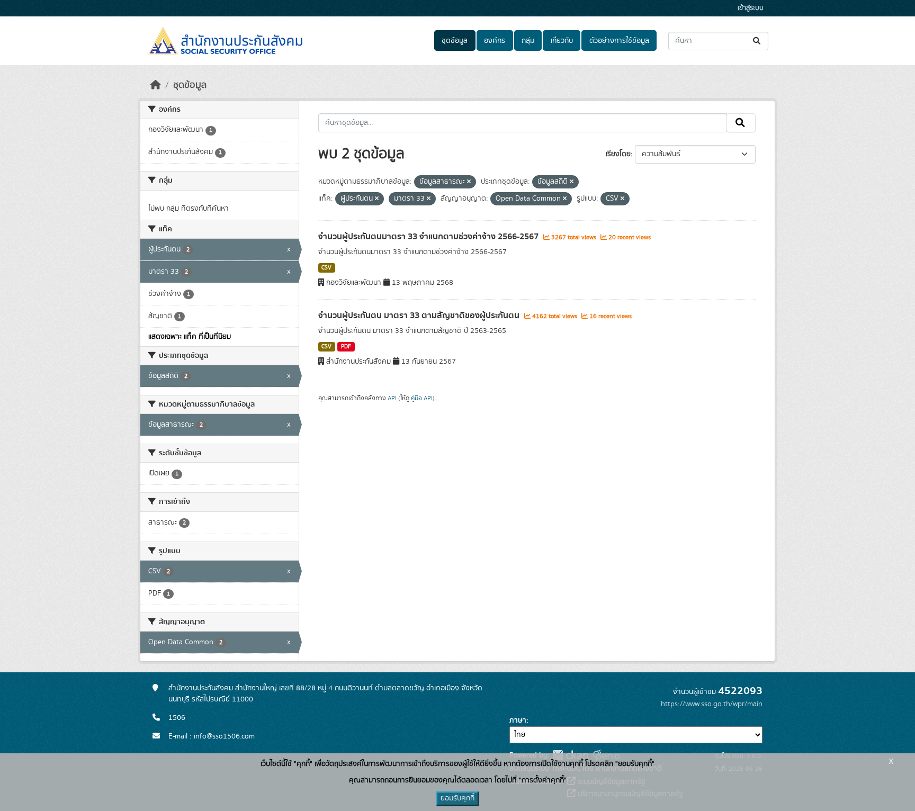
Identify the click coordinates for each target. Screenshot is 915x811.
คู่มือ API (422, 398)
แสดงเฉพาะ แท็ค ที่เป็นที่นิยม (189, 336)
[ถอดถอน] (469, 182)
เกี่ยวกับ (562, 40)
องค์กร (494, 40)
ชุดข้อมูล (455, 40)
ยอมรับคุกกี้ (457, 798)
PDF (346, 347)
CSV (326, 268)
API (392, 398)
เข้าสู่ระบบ (751, 8)
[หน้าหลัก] (155, 85)
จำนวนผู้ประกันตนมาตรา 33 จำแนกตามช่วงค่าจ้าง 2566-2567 (429, 237)
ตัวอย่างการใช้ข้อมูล (619, 40)
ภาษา (517, 720)
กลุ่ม (528, 40)
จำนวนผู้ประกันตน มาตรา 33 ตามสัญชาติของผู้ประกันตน (420, 315)
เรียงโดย (618, 154)
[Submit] (757, 41)
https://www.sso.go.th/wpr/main (711, 704)
